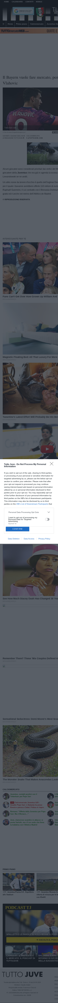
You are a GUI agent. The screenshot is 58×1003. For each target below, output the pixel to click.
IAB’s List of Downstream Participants (32, 504)
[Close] (52, 464)
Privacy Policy (44, 539)
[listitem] (29, 512)
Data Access (29, 539)
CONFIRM (18, 529)
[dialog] (29, 501)
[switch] (47, 519)
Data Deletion (14, 539)
